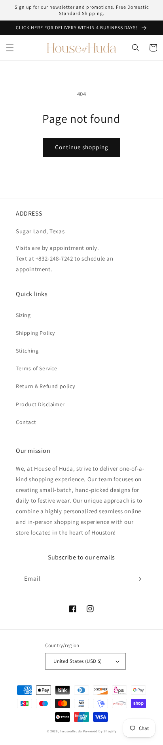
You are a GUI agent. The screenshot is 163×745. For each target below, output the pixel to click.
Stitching (27, 350)
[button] (10, 47)
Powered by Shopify (100, 731)
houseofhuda (71, 731)
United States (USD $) (77, 661)
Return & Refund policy (45, 386)
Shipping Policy (35, 332)
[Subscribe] (138, 579)
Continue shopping (81, 147)
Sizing (23, 315)
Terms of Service (36, 368)
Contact (26, 422)
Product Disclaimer (40, 404)
